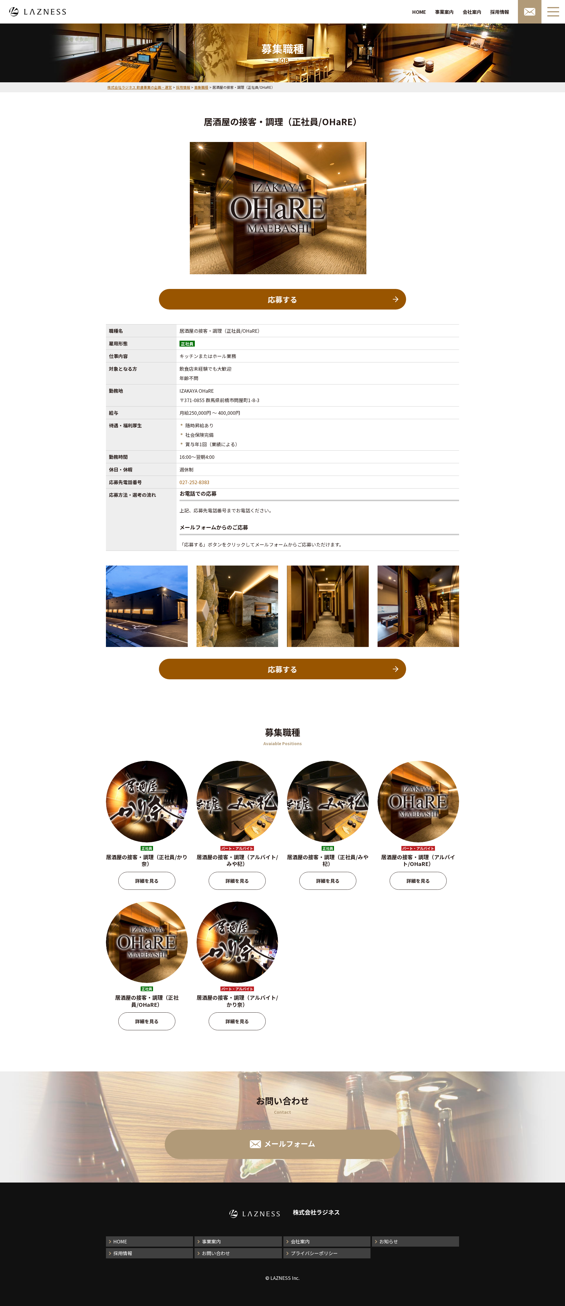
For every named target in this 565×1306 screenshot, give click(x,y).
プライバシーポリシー (314, 1253)
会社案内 (472, 11)
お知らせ (388, 1241)
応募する (282, 299)
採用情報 (499, 11)
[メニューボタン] (553, 12)
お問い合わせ (216, 1253)
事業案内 (444, 11)
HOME (419, 11)
